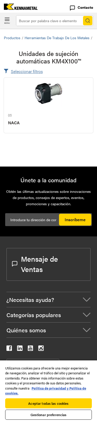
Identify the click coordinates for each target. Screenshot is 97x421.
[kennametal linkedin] (20, 349)
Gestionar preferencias (49, 414)
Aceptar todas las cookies (48, 403)
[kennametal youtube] (30, 349)
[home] (19, 8)
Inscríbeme (75, 219)
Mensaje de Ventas (39, 263)
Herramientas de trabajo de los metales (57, 37)
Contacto (85, 7)
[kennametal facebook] (9, 349)
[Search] (87, 20)
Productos (12, 37)
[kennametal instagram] (41, 349)
